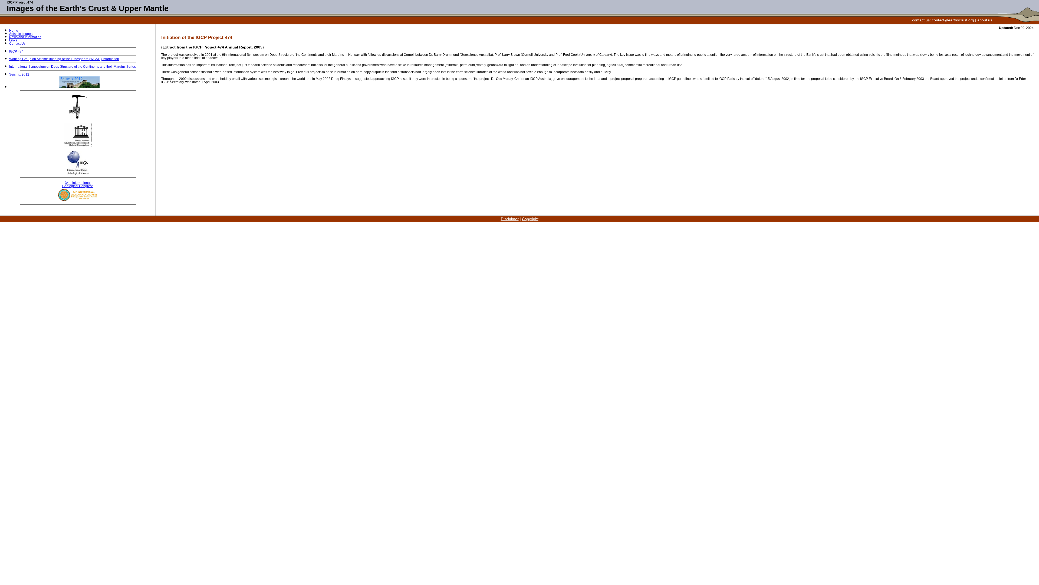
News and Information (25, 37)
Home (13, 30)
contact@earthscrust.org (953, 20)
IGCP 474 (16, 51)
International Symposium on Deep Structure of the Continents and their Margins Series (72, 66)
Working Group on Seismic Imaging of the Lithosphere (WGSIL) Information (64, 59)
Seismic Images (20, 33)
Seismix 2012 (19, 74)
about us (984, 20)
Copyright (530, 219)
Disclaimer (510, 219)
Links (13, 40)
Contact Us (17, 43)
